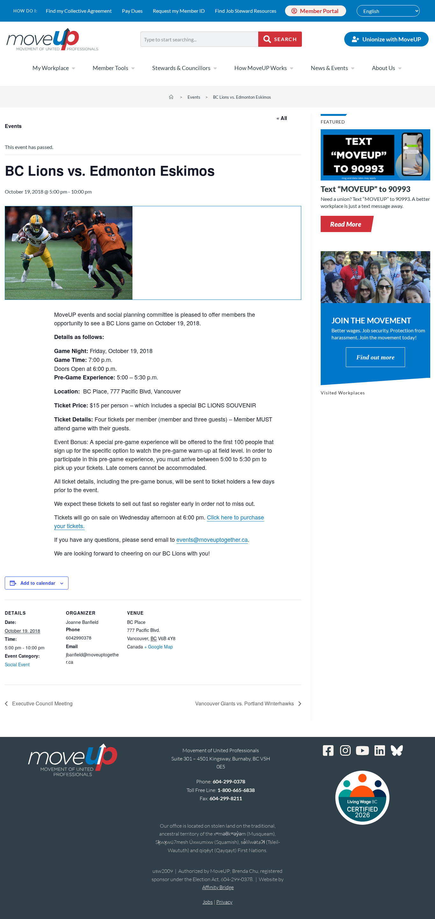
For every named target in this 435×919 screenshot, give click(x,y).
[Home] (171, 97)
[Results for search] (199, 50)
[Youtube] (362, 750)
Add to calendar (37, 583)
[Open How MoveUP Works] (291, 68)
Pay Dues (132, 11)
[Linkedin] (379, 750)
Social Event (17, 664)
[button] (346, 224)
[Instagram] (345, 750)
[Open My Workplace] (73, 68)
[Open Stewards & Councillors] (215, 68)
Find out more (375, 357)
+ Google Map (158, 646)
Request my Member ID (179, 11)
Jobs (208, 902)
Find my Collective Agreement (79, 11)
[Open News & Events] (352, 68)
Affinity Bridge (218, 887)
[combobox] (199, 39)
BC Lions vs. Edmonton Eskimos (242, 97)
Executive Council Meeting (42, 703)
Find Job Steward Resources (245, 11)
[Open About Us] (400, 68)
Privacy (224, 902)
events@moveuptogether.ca (212, 539)
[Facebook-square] (328, 750)
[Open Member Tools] (133, 68)
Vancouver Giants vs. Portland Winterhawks (245, 703)
